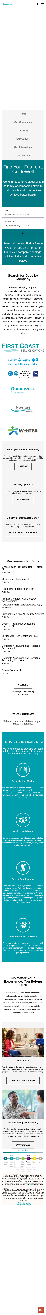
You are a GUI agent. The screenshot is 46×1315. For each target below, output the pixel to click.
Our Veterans (23, 155)
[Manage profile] (38, 4)
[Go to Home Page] (8, 4)
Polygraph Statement (24, 1205)
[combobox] (23, 214)
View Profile (23, 499)
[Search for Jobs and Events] (23, 233)
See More (23, 685)
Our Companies (23, 122)
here (31, 1184)
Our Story (23, 130)
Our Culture (23, 138)
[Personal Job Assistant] (41, 1310)
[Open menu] (42, 4)
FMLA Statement (24, 1203)
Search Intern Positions (23, 1081)
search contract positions (23, 533)
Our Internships (23, 147)
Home (23, 113)
